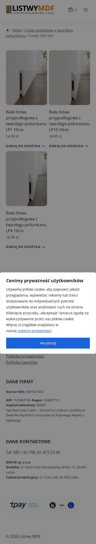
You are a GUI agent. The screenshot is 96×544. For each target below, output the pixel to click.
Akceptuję (48, 343)
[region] (48, 313)
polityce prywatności (35, 330)
